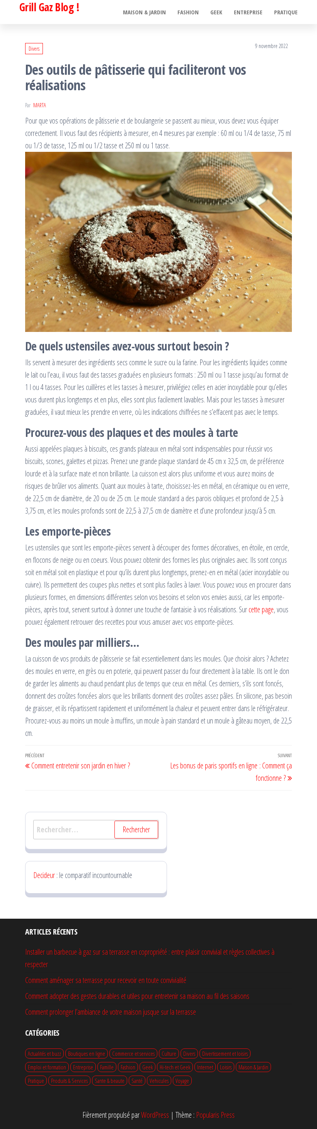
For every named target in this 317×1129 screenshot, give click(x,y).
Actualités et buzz (44, 1053)
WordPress (155, 1115)
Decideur (44, 875)
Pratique (286, 12)
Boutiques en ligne (86, 1053)
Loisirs (226, 1067)
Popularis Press (215, 1115)
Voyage (182, 1080)
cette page (261, 609)
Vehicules (159, 1080)
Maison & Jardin (144, 12)
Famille (107, 1067)
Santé (137, 1080)
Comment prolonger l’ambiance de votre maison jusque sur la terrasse (110, 1012)
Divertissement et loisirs (225, 1053)
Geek (216, 12)
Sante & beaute (109, 1080)
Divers (34, 48)
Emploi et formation (47, 1067)
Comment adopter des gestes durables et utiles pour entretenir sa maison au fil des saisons (137, 996)
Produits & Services (69, 1080)
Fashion (188, 12)
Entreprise (248, 12)
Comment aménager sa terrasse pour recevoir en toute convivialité (105, 980)
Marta (39, 105)
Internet (205, 1067)
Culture (169, 1053)
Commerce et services (133, 1053)
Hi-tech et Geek (175, 1067)
